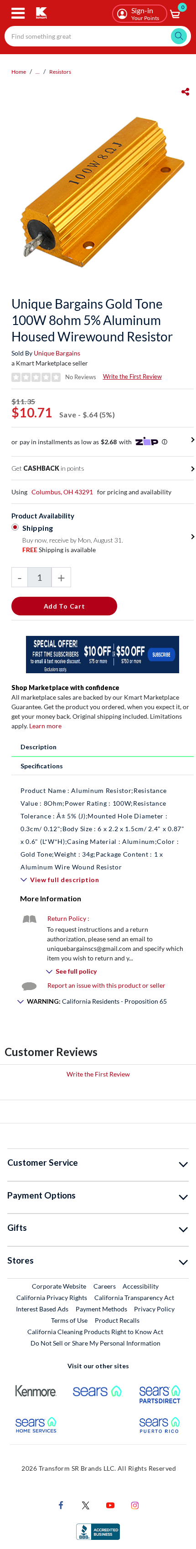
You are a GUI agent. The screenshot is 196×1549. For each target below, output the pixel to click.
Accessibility (141, 1286)
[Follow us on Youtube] (110, 1504)
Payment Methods (101, 1309)
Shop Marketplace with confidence (65, 687)
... (38, 71)
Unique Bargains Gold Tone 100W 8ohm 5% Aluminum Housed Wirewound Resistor (92, 320)
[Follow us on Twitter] (86, 1504)
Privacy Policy (154, 1309)
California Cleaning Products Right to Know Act (95, 1332)
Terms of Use (69, 1320)
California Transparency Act (134, 1297)
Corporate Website (59, 1286)
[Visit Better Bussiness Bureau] (98, 1531)
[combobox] (98, 36)
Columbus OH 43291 (62, 492)
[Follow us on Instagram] (135, 1504)
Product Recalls (117, 1320)
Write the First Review (132, 376)
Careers (105, 1286)
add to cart (64, 606)
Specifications (42, 766)
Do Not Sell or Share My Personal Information (95, 1343)
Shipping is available (59, 550)
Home (18, 71)
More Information (50, 898)
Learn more (45, 726)
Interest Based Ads (42, 1309)
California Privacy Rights (51, 1297)
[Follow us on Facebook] (61, 1504)
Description (39, 747)
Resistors (60, 71)
